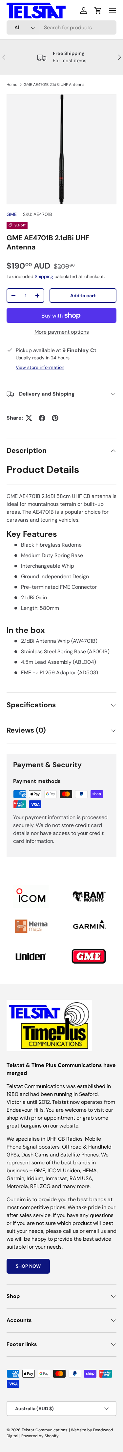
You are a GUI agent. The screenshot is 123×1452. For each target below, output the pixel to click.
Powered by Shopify (40, 1436)
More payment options (61, 331)
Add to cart (83, 295)
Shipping (44, 276)
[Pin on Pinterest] (55, 418)
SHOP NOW (28, 1266)
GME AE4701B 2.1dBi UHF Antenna (54, 85)
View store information (40, 367)
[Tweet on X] (28, 418)
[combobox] (61, 27)
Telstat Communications (44, 1430)
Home (12, 85)
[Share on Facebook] (42, 418)
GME (12, 214)
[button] (98, 10)
